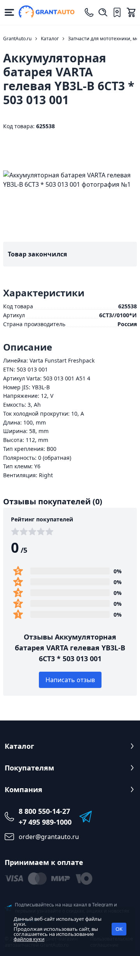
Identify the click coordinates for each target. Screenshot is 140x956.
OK (119, 928)
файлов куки (29, 938)
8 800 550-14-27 (44, 811)
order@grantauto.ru (49, 836)
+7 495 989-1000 (45, 822)
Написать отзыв (70, 680)
